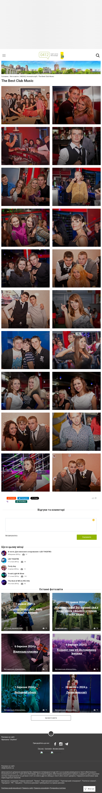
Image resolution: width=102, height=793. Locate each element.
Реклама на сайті (7, 737)
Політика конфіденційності (11, 788)
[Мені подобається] (93, 498)
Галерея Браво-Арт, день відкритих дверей (25, 610)
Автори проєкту (58, 749)
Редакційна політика (58, 788)
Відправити (86, 537)
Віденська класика (25, 651)
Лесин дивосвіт (76, 692)
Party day (12, 566)
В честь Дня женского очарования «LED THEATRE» (30, 552)
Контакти (48, 749)
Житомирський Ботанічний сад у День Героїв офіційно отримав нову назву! (76, 611)
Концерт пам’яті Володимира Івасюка (76, 651)
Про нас (41, 749)
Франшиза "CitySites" (9, 740)
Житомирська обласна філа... (15, 669)
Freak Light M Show (16, 574)
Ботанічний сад (61, 628)
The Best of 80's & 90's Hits (19, 581)
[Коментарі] (96, 498)
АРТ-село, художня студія (13, 628)
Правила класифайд (41, 788)
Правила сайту (27, 788)
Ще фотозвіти (51, 718)
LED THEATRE (13, 559)
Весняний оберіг (25, 692)
